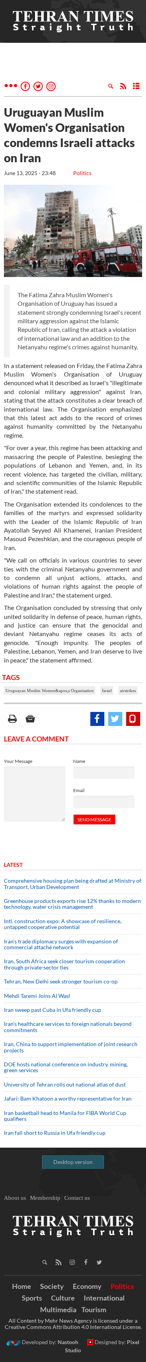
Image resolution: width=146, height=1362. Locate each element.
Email (78, 790)
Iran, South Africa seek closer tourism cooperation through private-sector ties (64, 964)
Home (21, 1286)
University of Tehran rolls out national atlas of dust (65, 1084)
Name (79, 761)
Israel (107, 690)
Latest (13, 864)
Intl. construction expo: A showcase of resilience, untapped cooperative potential (62, 924)
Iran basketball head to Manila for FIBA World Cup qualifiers (65, 1116)
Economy (87, 1286)
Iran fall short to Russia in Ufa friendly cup (55, 1132)
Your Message (18, 761)
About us (15, 1198)
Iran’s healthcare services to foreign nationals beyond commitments (68, 1026)
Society (52, 1286)
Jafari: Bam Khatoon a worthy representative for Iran (68, 1098)
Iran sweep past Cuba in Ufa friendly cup (52, 1009)
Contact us (77, 1198)
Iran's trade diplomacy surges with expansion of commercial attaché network (61, 944)
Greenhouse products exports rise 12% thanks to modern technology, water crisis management (72, 903)
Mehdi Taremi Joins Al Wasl (37, 995)
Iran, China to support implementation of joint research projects (70, 1047)
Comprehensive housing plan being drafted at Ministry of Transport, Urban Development (72, 883)
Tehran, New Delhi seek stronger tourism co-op (61, 981)
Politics (82, 173)
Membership (45, 1198)
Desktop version (73, 1162)
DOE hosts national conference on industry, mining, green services (66, 1067)
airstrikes (128, 690)
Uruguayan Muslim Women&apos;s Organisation (49, 690)
